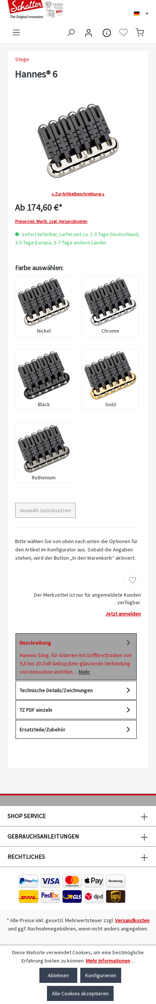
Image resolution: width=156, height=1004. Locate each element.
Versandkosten (132, 920)
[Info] (107, 32)
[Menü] (16, 32)
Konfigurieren (100, 975)
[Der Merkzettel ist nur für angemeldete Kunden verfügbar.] (123, 32)
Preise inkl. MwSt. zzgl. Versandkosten (51, 221)
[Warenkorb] (139, 32)
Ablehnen (58, 975)
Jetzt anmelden (123, 613)
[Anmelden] (89, 32)
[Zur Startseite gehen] (39, 9)
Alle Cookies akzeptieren (80, 993)
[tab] (76, 656)
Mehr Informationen (108, 960)
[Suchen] (71, 32)
